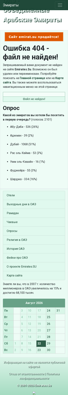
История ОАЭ (15, 248)
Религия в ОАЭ (17, 240)
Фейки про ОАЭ (17, 257)
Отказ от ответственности (26, 374)
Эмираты (11, 5)
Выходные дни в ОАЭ (21, 204)
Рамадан (13, 213)
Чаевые (12, 222)
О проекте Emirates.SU (21, 266)
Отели (11, 195)
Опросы (12, 231)
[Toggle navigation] (60, 5)
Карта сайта (14, 275)
